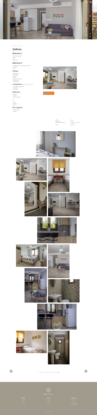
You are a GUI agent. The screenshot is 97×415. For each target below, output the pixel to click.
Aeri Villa (23, 399)
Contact (73, 399)
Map (73, 402)
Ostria (48, 402)
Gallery (23, 402)
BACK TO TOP (48, 411)
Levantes (48, 399)
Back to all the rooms (48, 372)
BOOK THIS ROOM (49, 93)
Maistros (48, 403)
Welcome (23, 398)
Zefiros (48, 401)
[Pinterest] (76, 404)
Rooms (48, 398)
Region (23, 401)
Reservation (73, 401)
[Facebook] (71, 404)
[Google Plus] (73, 404)
